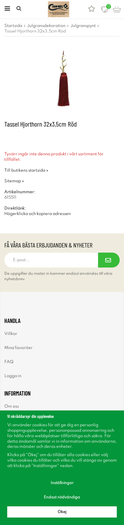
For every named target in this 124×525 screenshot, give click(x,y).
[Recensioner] (91, 9)
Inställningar (62, 483)
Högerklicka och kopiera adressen (37, 214)
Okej (62, 512)
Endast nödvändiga (62, 497)
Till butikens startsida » (26, 170)
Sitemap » (14, 181)
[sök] (19, 9)
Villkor (10, 334)
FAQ (9, 362)
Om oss (11, 406)
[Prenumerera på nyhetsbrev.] (109, 260)
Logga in (12, 376)
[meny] (6, 9)
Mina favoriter (18, 348)
